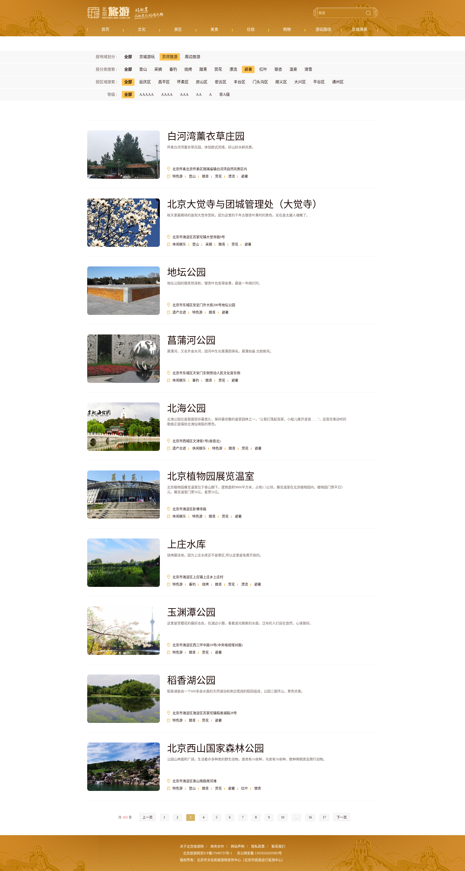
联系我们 (278, 846)
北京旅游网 (125, 13)
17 (324, 817)
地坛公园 (186, 272)
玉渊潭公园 (191, 612)
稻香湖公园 (191, 680)
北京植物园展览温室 (210, 476)
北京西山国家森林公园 (215, 748)
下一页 (342, 817)
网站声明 (237, 846)
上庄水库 (186, 544)
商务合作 (217, 846)
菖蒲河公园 (191, 340)
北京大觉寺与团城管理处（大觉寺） (244, 204)
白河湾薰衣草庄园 (206, 136)
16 (310, 817)
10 (282, 817)
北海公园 (186, 408)
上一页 (147, 817)
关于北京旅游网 (192, 846)
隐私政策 (258, 846)
